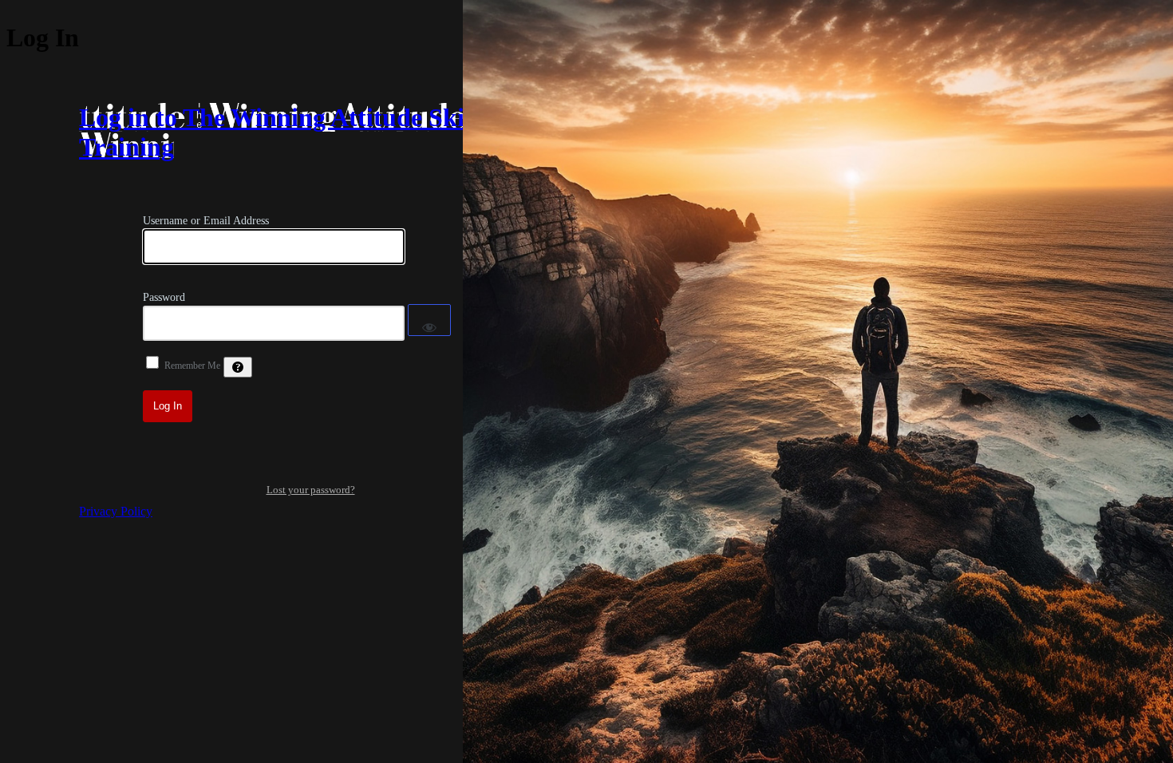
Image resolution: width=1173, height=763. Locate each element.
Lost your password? (311, 490)
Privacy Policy (115, 511)
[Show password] (429, 320)
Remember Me (192, 365)
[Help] (237, 367)
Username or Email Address (206, 221)
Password (164, 297)
